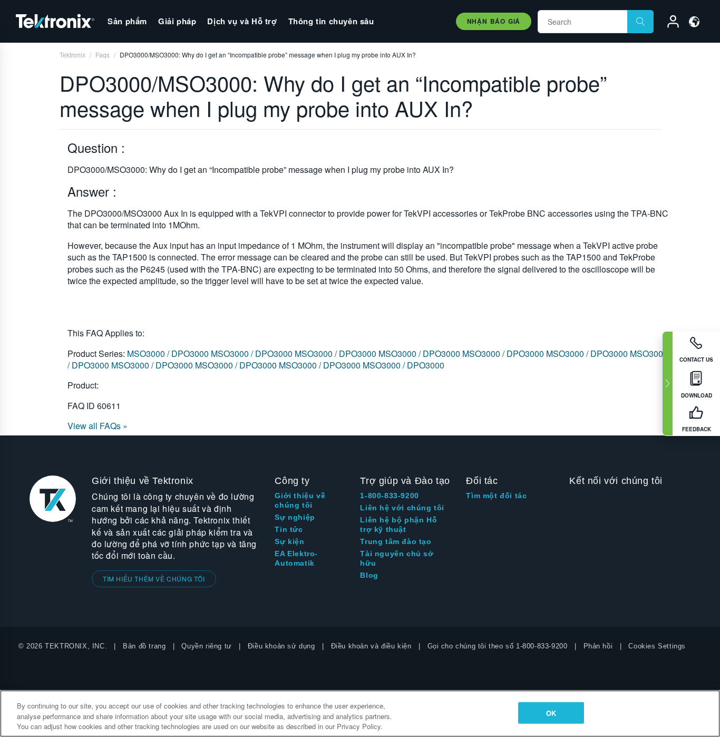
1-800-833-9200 (389, 495)
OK (551, 712)
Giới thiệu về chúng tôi (300, 500)
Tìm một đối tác (496, 495)
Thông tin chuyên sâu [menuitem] (331, 21)
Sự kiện (289, 541)
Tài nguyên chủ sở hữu (396, 558)
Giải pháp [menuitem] (177, 21)
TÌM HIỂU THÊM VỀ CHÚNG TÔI (154, 578)
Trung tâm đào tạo (395, 541)
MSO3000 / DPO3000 (169, 353)
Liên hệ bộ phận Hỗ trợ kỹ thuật (398, 525)
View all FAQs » (97, 426)
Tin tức (289, 529)
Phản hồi (598, 646)
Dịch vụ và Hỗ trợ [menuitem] (242, 21)
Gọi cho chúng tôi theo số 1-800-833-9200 (497, 646)
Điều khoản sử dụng (281, 646)
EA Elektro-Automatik (296, 558)
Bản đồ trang (144, 646)
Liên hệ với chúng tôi (402, 507)
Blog (369, 575)
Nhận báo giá (493, 21)
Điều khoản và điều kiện (371, 646)
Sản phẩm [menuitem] (127, 21)
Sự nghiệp (295, 517)
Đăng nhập (668, 23)
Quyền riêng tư (206, 646)
